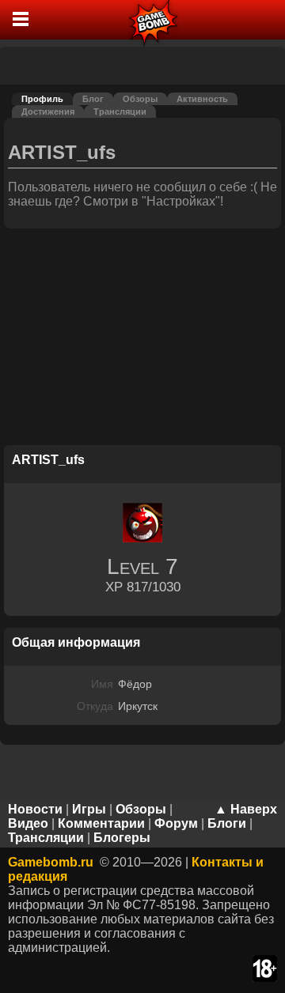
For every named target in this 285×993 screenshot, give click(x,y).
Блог (93, 99)
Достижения (47, 111)
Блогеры (121, 837)
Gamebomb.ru (50, 862)
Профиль (42, 99)
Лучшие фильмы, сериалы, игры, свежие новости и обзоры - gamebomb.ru (154, 20)
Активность (202, 99)
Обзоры (140, 99)
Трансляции (119, 111)
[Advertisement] (142, 339)
